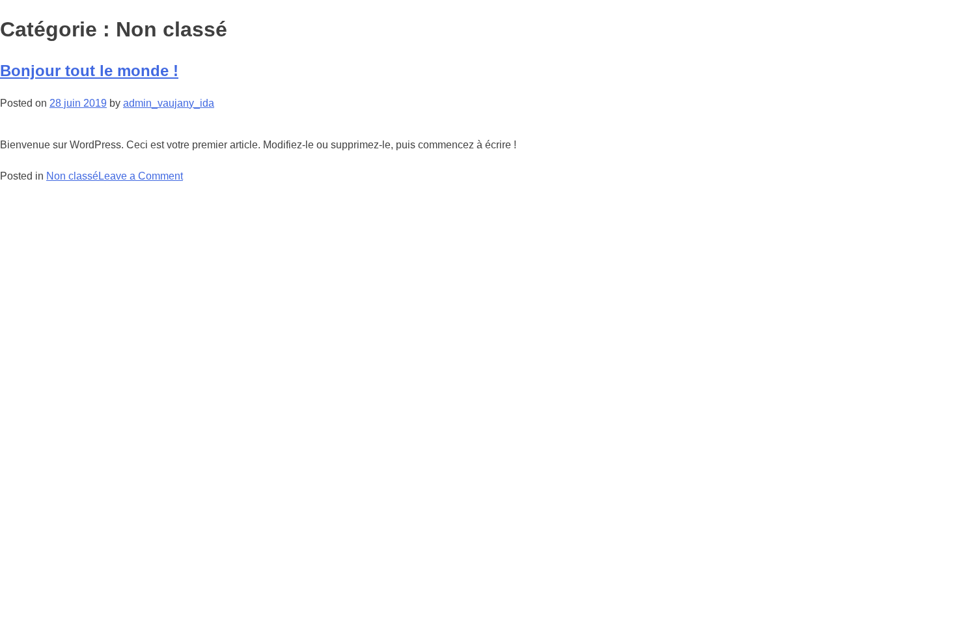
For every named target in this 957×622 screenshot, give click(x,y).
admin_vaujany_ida (168, 103)
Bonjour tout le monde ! (89, 70)
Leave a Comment (140, 176)
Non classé (72, 176)
